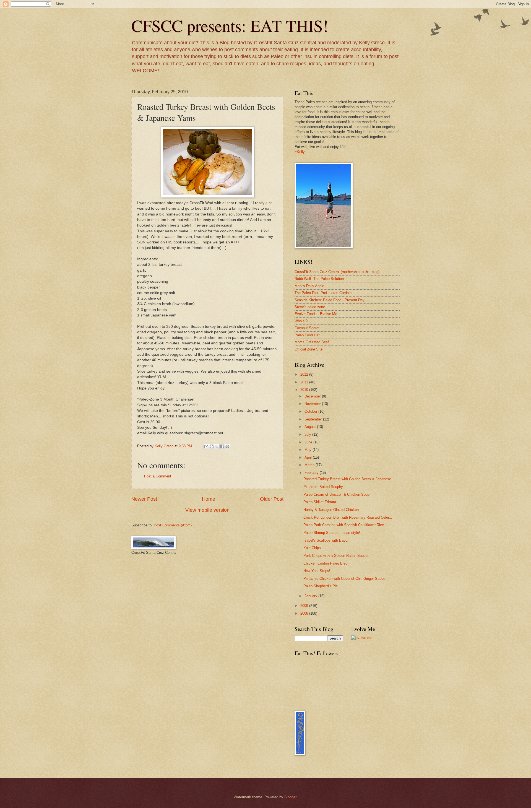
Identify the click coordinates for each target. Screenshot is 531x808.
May (308, 450)
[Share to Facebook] (222, 446)
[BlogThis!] (211, 446)
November (313, 404)
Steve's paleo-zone (310, 307)
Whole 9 (301, 321)
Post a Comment (157, 476)
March (310, 465)
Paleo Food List (307, 335)
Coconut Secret (307, 328)
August (310, 427)
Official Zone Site (308, 349)
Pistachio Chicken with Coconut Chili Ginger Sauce (344, 578)
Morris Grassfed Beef (312, 342)
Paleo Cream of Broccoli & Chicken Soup (336, 494)
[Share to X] (217, 446)
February (312, 473)
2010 (304, 390)
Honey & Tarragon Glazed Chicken (331, 510)
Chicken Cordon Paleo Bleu (325, 563)
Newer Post (144, 499)
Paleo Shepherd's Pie (320, 586)
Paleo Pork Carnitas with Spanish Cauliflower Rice (343, 525)
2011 (304, 382)
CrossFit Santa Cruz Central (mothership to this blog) (337, 272)
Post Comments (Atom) (173, 525)
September (313, 419)
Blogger (290, 797)
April (308, 457)
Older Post (271, 499)
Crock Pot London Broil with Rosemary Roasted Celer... (347, 517)
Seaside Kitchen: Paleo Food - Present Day (330, 300)
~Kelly (300, 152)
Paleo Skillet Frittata (319, 502)
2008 (304, 613)
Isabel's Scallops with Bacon (326, 540)
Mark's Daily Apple (309, 286)
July (308, 434)
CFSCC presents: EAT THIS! (229, 25)
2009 (304, 606)
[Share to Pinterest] (227, 446)
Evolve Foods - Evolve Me (316, 314)
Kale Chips (312, 548)
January (311, 596)
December (313, 396)
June (308, 442)
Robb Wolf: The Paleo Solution (319, 279)
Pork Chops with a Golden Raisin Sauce (335, 556)
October (311, 411)
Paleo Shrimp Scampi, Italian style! (331, 533)
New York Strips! (316, 571)
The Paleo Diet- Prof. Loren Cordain (323, 293)
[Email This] (206, 446)
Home (208, 499)
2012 (304, 374)
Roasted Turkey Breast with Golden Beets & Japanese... (348, 479)
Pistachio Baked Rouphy (323, 487)
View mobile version (207, 510)
